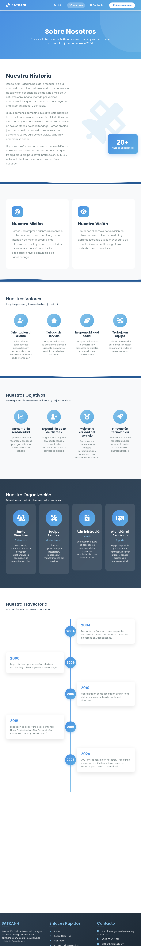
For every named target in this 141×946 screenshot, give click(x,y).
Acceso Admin (123, 5)
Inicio (59, 5)
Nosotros (77, 5)
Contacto (98, 5)
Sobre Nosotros (62, 936)
